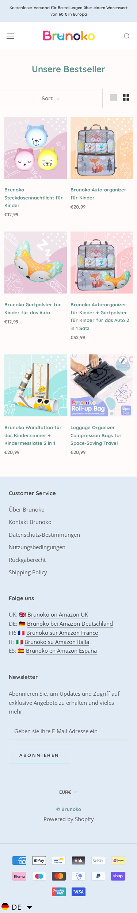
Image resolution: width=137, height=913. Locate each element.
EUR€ (65, 792)
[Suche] (127, 35)
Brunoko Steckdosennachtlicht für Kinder (33, 197)
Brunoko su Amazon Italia (56, 641)
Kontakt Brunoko (30, 521)
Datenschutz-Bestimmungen (44, 534)
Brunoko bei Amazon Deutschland (70, 623)
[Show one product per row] (113, 97)
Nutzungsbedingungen (37, 547)
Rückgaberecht (27, 559)
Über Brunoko (27, 509)
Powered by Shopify (68, 819)
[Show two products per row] (126, 97)
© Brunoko (68, 809)
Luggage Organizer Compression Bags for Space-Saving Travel (96, 435)
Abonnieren (39, 755)
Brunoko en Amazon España (61, 650)
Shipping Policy (28, 572)
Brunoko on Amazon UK (57, 614)
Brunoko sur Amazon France (62, 632)
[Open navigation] (10, 36)
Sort (48, 98)
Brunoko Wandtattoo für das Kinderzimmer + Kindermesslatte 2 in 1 (33, 435)
